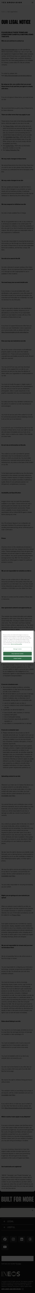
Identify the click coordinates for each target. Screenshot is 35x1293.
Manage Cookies (17, 649)
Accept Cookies (17, 658)
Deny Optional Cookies (17, 653)
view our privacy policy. (16, 644)
